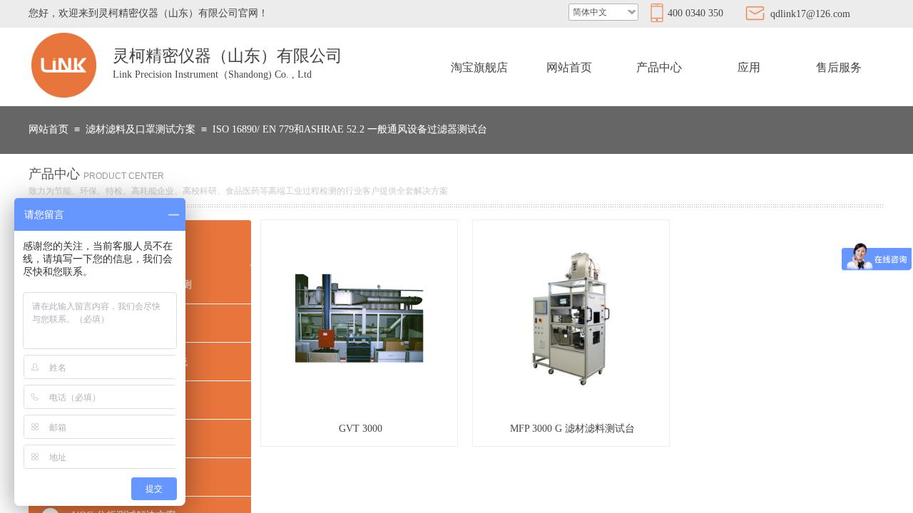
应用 (749, 67)
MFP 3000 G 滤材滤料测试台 (572, 428)
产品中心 (659, 67)
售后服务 (839, 67)
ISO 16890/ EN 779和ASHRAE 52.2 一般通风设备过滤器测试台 (350, 129)
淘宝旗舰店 (479, 67)
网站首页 (569, 67)
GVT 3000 (360, 428)
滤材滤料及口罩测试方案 (140, 129)
